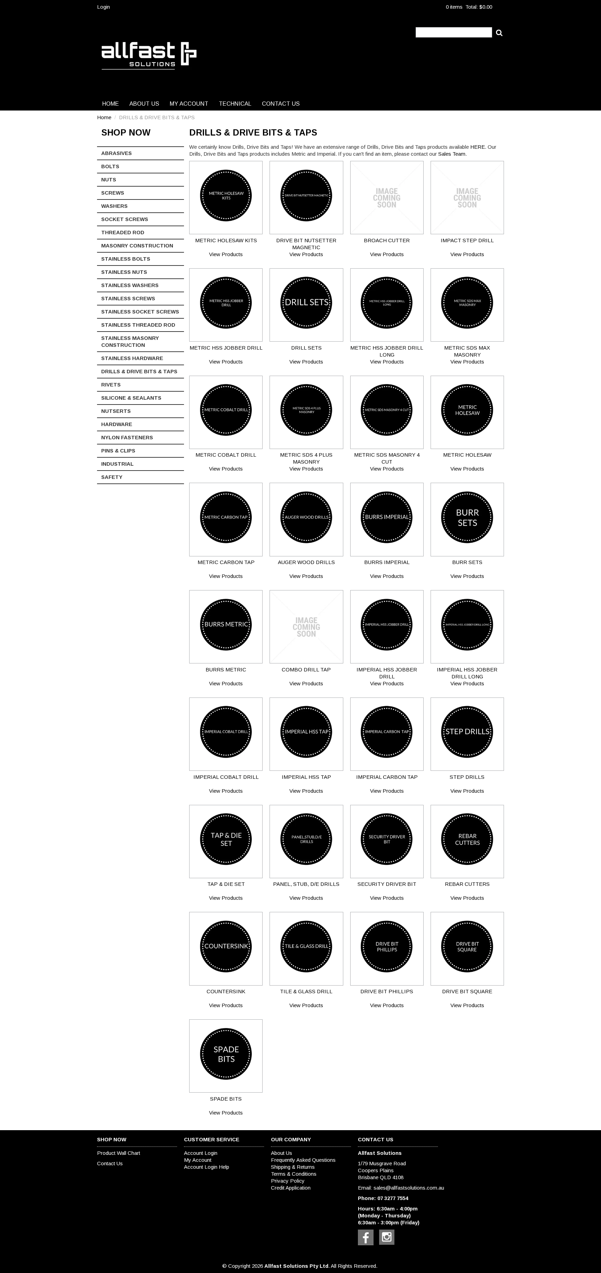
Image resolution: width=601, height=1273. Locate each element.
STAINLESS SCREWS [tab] (128, 298)
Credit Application (291, 1188)
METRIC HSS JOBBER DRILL (226, 348)
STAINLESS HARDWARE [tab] (132, 358)
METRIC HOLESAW (467, 455)
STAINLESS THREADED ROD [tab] (138, 325)
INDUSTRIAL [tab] (117, 464)
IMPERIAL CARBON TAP (387, 777)
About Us (144, 103)
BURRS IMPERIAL (387, 562)
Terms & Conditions (293, 1174)
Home (110, 103)
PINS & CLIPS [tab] (118, 451)
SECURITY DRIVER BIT (387, 884)
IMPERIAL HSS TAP (306, 777)
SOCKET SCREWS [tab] (124, 219)
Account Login (200, 1153)
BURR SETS (467, 562)
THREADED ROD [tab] (122, 232)
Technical (235, 103)
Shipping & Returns (293, 1167)
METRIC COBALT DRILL (225, 455)
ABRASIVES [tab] (116, 153)
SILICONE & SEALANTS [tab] (131, 398)
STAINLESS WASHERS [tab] (130, 285)
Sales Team (451, 154)
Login (103, 7)
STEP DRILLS (467, 777)
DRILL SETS (306, 348)
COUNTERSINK (226, 991)
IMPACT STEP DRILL (467, 240)
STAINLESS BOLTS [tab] (125, 259)
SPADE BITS (226, 1099)
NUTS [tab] (108, 179)
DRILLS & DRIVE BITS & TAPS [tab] (139, 371)
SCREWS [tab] (112, 193)
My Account (189, 103)
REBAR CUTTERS (467, 884)
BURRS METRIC (226, 669)
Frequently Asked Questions (303, 1160)
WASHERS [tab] (114, 206)
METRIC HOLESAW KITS (226, 240)
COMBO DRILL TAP (306, 669)
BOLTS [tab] (110, 166)
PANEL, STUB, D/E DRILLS (306, 884)
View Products (226, 254)
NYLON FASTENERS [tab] (127, 437)
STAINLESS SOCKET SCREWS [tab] (140, 312)
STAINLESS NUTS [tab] (124, 272)
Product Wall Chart (118, 1153)
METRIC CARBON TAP (226, 562)
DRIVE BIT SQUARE (467, 991)
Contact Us (281, 103)
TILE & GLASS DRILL (306, 991)
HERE (477, 147)
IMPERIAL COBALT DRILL (226, 777)
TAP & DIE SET (226, 884)
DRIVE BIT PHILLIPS (386, 991)
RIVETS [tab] (111, 384)
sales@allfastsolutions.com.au (409, 1188)
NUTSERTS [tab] (116, 411)
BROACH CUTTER (387, 240)
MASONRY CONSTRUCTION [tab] (137, 245)
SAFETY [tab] (111, 477)
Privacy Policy (288, 1181)
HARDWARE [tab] (116, 424)
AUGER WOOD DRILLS (306, 562)
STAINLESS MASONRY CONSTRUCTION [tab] (130, 341)
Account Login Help (206, 1167)
